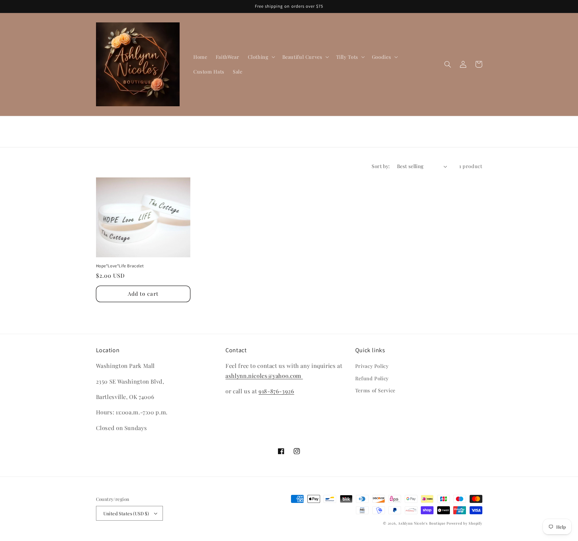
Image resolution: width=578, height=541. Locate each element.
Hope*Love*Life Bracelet (120, 266)
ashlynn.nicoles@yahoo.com (264, 375)
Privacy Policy (372, 366)
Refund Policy (372, 378)
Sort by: (381, 166)
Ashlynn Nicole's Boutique (421, 523)
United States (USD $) (126, 513)
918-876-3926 (276, 391)
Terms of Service (375, 390)
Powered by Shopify (464, 523)
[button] (261, 56)
